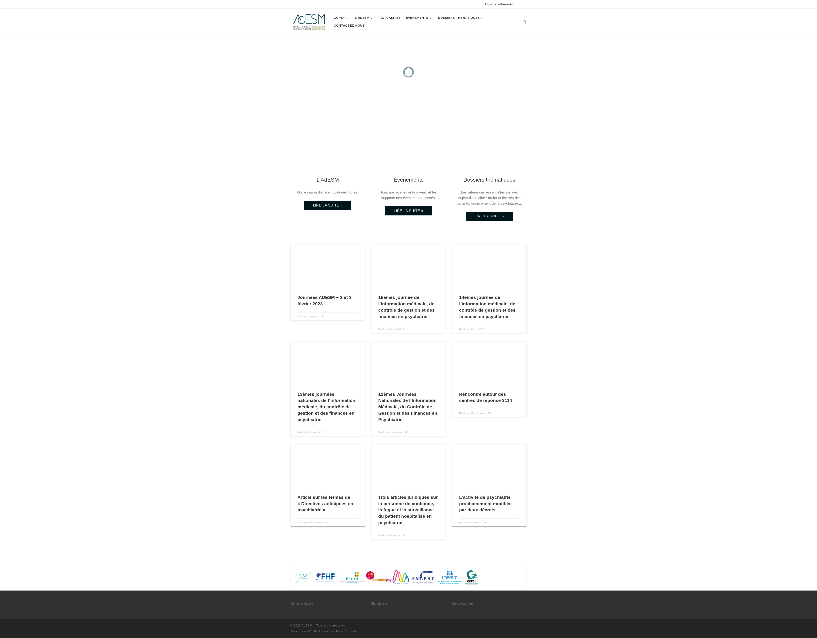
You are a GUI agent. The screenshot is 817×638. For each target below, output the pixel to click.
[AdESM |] (308, 21)
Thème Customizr (346, 631)
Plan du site (379, 603)
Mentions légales (301, 603)
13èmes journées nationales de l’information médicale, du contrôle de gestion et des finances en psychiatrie (326, 407)
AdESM (307, 625)
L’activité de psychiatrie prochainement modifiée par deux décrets (485, 504)
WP (309, 631)
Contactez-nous (462, 603)
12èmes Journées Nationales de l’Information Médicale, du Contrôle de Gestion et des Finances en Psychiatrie (407, 407)
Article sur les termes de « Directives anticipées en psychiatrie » (325, 504)
